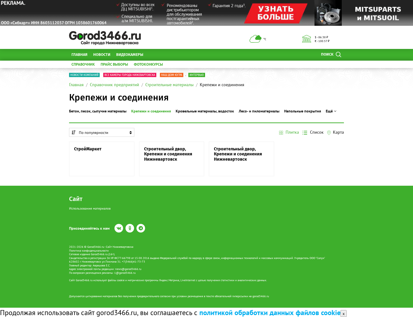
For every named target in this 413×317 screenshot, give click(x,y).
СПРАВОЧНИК (83, 64)
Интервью (197, 75)
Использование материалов (90, 208)
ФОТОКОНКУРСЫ (148, 64)
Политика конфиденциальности (89, 250)
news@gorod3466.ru (128, 269)
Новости (101, 54)
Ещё (152, 54)
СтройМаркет (88, 149)
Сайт (75, 199)
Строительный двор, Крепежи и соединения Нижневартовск (168, 154)
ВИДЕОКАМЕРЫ (129, 54)
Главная (79, 54)
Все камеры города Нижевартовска (129, 75)
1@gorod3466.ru (125, 273)
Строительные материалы (169, 84)
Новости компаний (84, 75)
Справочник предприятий (114, 84)
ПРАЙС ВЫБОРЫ (114, 64)
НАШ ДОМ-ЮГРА (171, 75)
